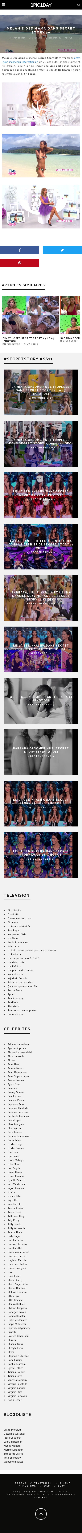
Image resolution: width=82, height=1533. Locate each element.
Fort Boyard (14, 930)
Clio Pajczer (14, 1128)
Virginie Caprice (17, 1388)
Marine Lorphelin (13, 1449)
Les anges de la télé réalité (23, 958)
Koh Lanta (13, 946)
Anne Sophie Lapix (18, 1076)
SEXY (61, 1486)
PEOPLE (20, 1483)
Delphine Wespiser (14, 1433)
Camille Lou (14, 1096)
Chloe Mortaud (12, 1429)
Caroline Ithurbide (18, 1108)
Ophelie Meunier (17, 1320)
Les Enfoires (15, 966)
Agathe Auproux (17, 1048)
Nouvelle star (15, 974)
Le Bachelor (14, 954)
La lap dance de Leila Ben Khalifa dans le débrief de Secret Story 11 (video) (41, 544)
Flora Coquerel (12, 1437)
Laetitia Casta (15, 1240)
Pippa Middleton (17, 1324)
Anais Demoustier (17, 1072)
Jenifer (11, 1192)
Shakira (12, 1340)
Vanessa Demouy (17, 1380)
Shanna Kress (15, 1344)
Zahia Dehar (15, 1400)
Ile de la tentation (18, 942)
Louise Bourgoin (17, 1268)
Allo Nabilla (14, 910)
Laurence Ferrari (17, 1256)
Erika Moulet (15, 1164)
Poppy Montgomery (19, 1328)
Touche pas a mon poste (22, 1010)
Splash (11, 994)
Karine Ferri (14, 1212)
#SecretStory (53, 38)
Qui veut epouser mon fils (22, 986)
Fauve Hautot (15, 1172)
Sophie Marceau (17, 1364)
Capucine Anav (16, 1104)
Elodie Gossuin (16, 1148)
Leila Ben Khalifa (17, 1264)
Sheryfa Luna (15, 1348)
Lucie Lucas (14, 1276)
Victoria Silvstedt (17, 1384)
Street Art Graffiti (13, 1453)
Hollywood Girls (17, 934)
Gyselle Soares (16, 1180)
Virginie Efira (15, 1392)
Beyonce (13, 1088)
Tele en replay (12, 1457)
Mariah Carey (15, 1280)
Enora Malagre (16, 1160)
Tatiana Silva (15, 1376)
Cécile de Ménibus (18, 1116)
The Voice (13, 1006)
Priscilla (12, 1332)
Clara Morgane (16, 1124)
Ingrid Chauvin (16, 1188)
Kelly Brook (14, 1224)
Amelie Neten (15, 1068)
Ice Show (13, 938)
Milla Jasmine (15, 1300)
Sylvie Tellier (15, 1368)
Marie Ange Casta (18, 1284)
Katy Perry (13, 1220)
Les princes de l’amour (20, 970)
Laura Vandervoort (18, 1252)
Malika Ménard (12, 1445)
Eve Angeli (14, 1168)
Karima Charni (15, 1208)
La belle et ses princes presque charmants (32, 950)
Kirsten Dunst (15, 1232)
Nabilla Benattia (17, 1316)
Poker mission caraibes (21, 982)
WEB (47, 1486)
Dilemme (13, 922)
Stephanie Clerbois (18, 1356)
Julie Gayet (14, 1204)
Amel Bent (13, 1064)
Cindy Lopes (14, 1120)
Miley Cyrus (14, 1296)
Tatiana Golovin (16, 1372)
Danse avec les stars (19, 918)
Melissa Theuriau (17, 1292)
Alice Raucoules (17, 1056)
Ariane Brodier (16, 1080)
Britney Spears (16, 1092)
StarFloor (13, 1002)
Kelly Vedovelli (16, 1228)
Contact (41, 1497)
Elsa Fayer (13, 1156)
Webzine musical (13, 1461)
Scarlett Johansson (18, 1336)
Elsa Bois (13, 1152)
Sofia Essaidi (15, 1360)
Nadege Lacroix (17, 1312)
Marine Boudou (16, 1288)
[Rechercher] (78, 5)
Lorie (10, 1272)
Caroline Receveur (18, 1112)
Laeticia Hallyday (17, 1244)
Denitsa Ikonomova (18, 1136)
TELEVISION (43, 1483)
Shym (11, 1352)
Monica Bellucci (16, 1304)
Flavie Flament (16, 1176)
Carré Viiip (13, 914)
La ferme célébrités (19, 926)
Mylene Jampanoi (17, 1308)
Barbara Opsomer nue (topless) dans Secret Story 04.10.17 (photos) (41, 390)
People (68, 38)
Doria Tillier (14, 1140)
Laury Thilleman (13, 1441)
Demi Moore (15, 1132)
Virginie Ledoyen (17, 1396)
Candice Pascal (16, 1100)
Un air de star (15, 1014)
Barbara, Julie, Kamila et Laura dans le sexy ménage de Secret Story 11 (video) (41, 596)
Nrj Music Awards (17, 978)
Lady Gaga (14, 1236)
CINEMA (65, 1483)
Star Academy (15, 998)
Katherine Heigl (16, 1216)
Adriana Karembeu (18, 1044)
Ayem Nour (14, 1084)
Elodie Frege (15, 1144)
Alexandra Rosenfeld (20, 1052)
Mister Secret (17, 38)
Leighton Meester (18, 1260)
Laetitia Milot (15, 1248)
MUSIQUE (29, 1486)
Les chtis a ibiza (16, 962)
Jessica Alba (14, 1196)
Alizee (11, 1060)
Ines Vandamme (17, 1184)
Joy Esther (13, 1200)
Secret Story (15, 990)
